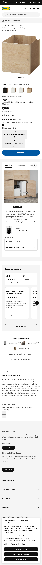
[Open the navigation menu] (38, 9)
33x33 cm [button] (5, 104)
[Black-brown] (5, 90)
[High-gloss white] (13, 90)
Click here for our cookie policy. (14, 544)
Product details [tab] (20, 165)
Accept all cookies (21, 549)
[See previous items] (4, 412)
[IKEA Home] (6, 8)
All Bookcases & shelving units (21, 359)
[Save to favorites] (38, 38)
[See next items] (34, 165)
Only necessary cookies (21, 554)
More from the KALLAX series (12, 97)
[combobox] (20, 14)
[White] (21, 90)
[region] (21, 54)
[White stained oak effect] (29, 90)
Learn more (6, 443)
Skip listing (5, 410)
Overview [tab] (8, 165)
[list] (21, 303)
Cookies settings (21, 559)
